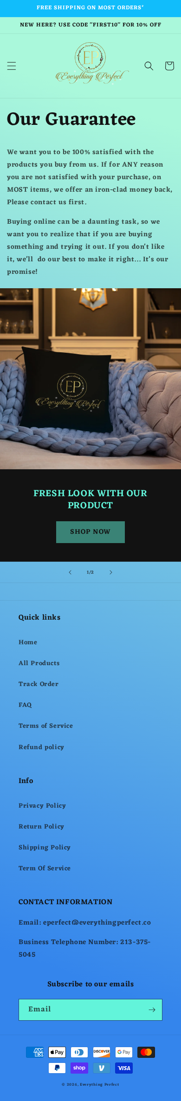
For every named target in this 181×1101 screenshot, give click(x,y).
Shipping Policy (45, 848)
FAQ (25, 705)
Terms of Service (46, 726)
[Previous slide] (70, 572)
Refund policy (42, 747)
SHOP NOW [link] (90, 532)
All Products (39, 663)
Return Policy (42, 827)
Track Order (39, 684)
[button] (11, 66)
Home (28, 642)
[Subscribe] (152, 1010)
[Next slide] (111, 572)
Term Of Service (45, 868)
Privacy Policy (42, 806)
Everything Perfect (99, 1084)
